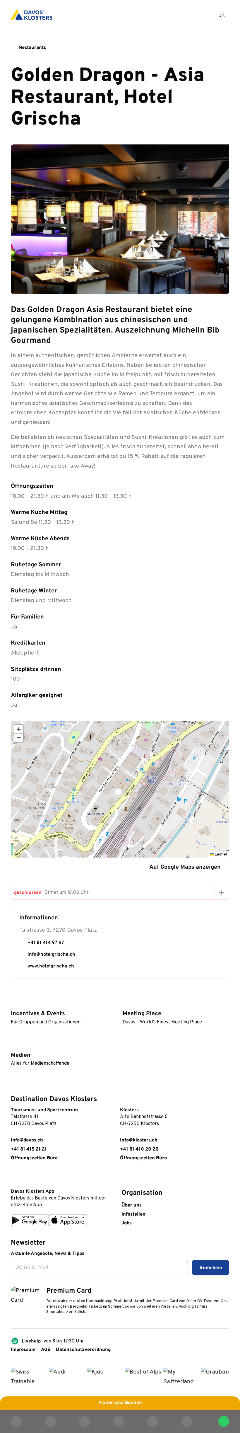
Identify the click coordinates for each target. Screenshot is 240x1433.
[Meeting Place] (125, 1003)
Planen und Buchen (120, 1403)
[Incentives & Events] (14, 1003)
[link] (14, 1176)
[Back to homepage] (31, 14)
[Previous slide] (203, 285)
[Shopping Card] (204, 14)
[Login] (187, 14)
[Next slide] (219, 285)
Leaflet (221, 854)
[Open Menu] (222, 14)
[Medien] (14, 1045)
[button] (120, 789)
